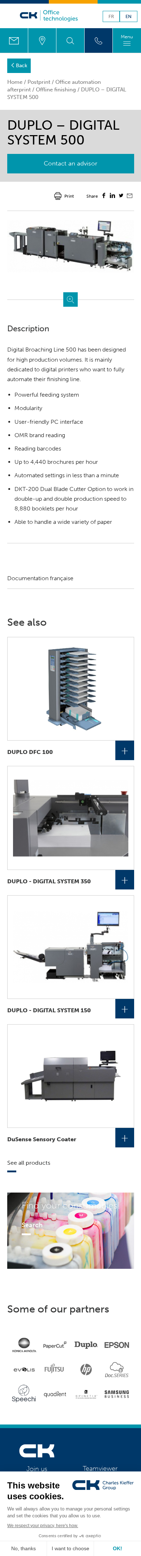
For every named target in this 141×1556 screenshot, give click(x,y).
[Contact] (14, 40)
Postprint (38, 82)
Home (14, 82)
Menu (127, 36)
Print (69, 196)
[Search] (70, 40)
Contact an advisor (70, 163)
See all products (28, 1162)
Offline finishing (56, 89)
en (128, 16)
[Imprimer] (57, 195)
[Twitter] (121, 196)
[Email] (129, 196)
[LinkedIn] (112, 196)
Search (32, 1225)
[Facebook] (104, 196)
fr (111, 16)
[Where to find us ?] (42, 40)
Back (21, 66)
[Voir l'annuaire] (98, 40)
